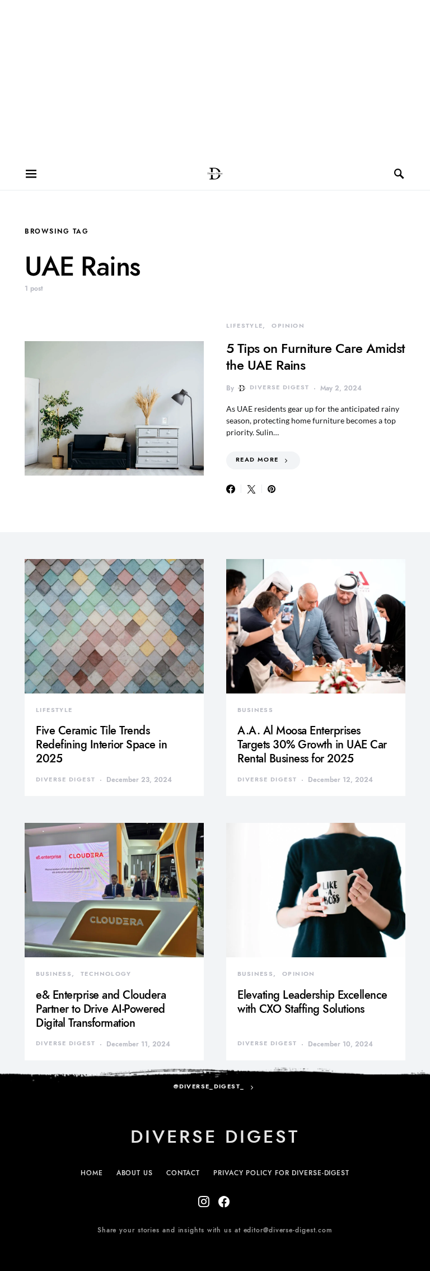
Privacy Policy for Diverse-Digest (281, 1172)
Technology (106, 974)
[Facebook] (224, 1201)
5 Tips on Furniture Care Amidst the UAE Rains (315, 356)
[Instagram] (203, 1201)
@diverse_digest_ (209, 1086)
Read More (257, 459)
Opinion (288, 326)
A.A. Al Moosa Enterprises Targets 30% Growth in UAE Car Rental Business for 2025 (312, 744)
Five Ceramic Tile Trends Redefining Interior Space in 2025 (101, 744)
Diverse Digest (279, 387)
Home (92, 1172)
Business (255, 710)
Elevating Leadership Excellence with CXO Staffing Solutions (312, 1002)
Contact (183, 1172)
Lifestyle (244, 326)
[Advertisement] (215, 78)
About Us (134, 1172)
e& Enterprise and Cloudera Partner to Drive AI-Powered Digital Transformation (101, 1009)
